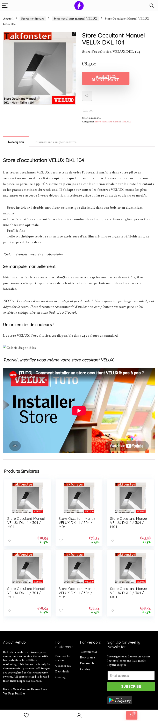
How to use (87, 657)
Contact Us (63, 666)
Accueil (8, 18)
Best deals (62, 671)
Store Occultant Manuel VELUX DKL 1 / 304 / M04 (26, 522)
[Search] (152, 5)
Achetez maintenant (105, 78)
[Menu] (5, 5)
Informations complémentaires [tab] (56, 142)
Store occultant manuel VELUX (75, 18)
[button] (74, 34)
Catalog (60, 677)
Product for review (63, 658)
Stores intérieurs (32, 18)
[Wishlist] (26, 715)
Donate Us (87, 663)
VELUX (87, 111)
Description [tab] (16, 142)
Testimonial (88, 652)
